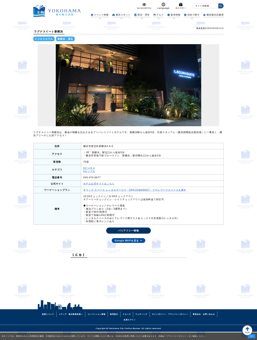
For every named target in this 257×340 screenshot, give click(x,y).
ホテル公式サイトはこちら (99, 183)
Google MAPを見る (127, 240)
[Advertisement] (128, 281)
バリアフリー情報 (128, 230)
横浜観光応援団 (215, 14)
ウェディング (141, 314)
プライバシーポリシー (177, 336)
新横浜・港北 (65, 39)
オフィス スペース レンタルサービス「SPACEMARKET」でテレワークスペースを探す (134, 190)
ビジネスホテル (44, 39)
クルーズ (127, 314)
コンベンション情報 (96, 314)
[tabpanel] (128, 85)
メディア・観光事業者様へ (71, 314)
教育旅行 (114, 314)
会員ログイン (130, 320)
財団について (48, 314)
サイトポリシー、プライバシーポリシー (170, 314)
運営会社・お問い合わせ (204, 314)
